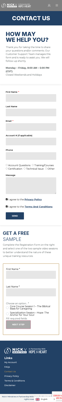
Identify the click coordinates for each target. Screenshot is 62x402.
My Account (10, 362)
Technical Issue (35, 168)
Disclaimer (9, 385)
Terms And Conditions (38, 206)
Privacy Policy (33, 199)
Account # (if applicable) (19, 136)
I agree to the (25, 199)
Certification (15, 168)
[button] (56, 5)
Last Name (11, 106)
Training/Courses (44, 165)
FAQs (7, 367)
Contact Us (10, 371)
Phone (9, 150)
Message (10, 175)
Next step (18, 324)
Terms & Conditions (14, 380)
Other (51, 168)
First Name (12, 92)
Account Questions (19, 165)
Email (9, 121)
